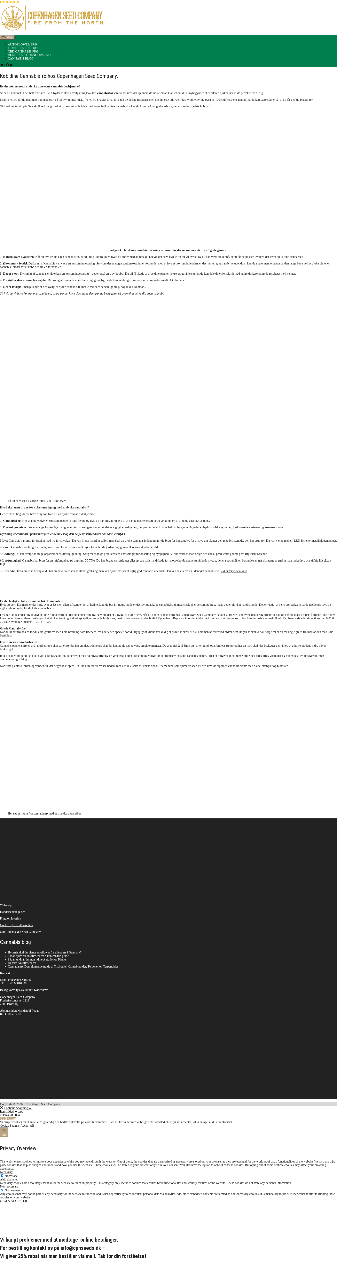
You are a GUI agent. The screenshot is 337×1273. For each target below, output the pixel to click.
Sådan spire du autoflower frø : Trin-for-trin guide (38, 956)
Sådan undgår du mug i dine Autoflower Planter (37, 959)
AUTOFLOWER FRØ (22, 44)
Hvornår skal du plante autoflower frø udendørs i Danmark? (45, 952)
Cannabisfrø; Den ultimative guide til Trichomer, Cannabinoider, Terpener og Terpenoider (63, 966)
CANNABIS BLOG (21, 58)
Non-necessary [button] (9, 1186)
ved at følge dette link (234, 571)
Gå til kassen (8, 1118)
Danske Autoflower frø (22, 963)
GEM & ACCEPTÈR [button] (13, 1201)
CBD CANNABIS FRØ (23, 51)
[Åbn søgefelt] (9, 65)
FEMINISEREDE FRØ (23, 48)
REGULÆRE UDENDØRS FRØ (29, 55)
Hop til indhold (9, 1)
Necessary (11, 1176)
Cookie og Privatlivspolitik (16, 925)
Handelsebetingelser (12, 911)
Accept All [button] (27, 1125)
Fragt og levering (10, 918)
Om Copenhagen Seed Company (20, 931)
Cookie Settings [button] (10, 1125)
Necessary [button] (6, 1172)
